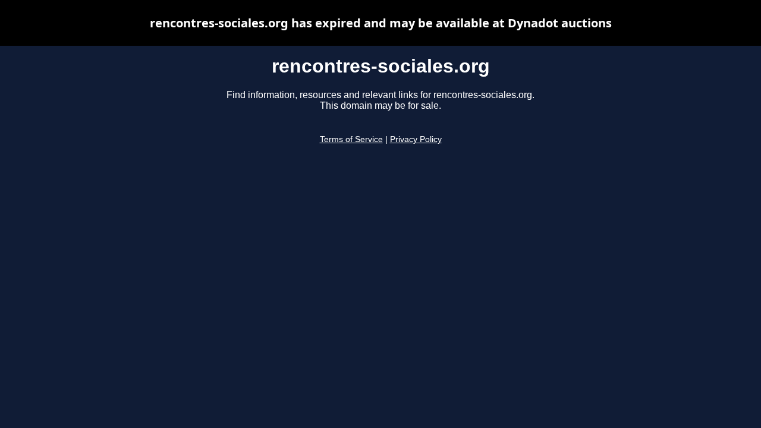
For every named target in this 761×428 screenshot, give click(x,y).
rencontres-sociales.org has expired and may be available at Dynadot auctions (381, 23)
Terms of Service (351, 139)
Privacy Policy (416, 139)
